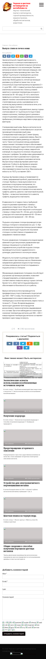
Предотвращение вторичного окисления (19, 449)
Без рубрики (6, 53)
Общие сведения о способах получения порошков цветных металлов (19, 549)
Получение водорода (14, 416)
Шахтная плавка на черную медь (20, 515)
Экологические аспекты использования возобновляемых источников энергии (20, 383)
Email (5, 581)
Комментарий (8, 597)
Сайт (4, 589)
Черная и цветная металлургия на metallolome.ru (21, 5)
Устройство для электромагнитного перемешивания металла (22, 484)
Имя (4, 574)
